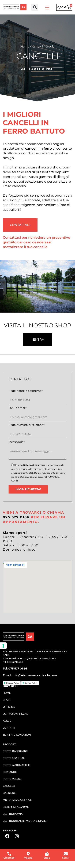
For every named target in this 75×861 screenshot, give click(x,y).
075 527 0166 (16, 517)
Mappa (28, 857)
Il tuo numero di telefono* (26, 425)
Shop (47, 857)
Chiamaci (9, 857)
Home (25, 46)
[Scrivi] (66, 854)
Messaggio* (17, 442)
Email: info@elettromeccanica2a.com (30, 675)
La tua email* (18, 408)
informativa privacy (34, 465)
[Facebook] (7, 836)
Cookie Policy (31, 683)
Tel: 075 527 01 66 (15, 668)
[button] (34, 7)
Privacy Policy (12, 683)
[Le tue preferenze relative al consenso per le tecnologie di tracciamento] (3, 645)
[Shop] (47, 854)
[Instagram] (16, 836)
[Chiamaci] (9, 854)
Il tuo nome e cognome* (26, 390)
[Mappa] (28, 854)
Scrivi (65, 857)
